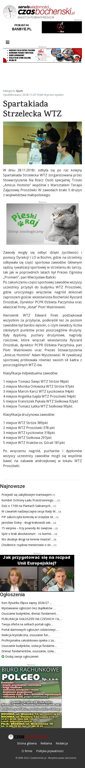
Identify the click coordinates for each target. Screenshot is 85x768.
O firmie (27, 751)
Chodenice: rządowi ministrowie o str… (27, 545)
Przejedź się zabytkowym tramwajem (26, 495)
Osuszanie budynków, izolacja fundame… (29, 646)
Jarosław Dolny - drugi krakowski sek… (27, 522)
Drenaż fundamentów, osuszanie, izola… (28, 651)
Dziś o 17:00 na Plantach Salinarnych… (27, 506)
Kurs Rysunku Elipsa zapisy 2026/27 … (26, 603)
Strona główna (27, 743)
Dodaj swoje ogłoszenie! (21, 656)
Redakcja (62, 743)
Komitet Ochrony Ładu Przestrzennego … (29, 500)
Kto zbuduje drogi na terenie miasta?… (27, 539)
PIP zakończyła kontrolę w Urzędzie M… (28, 517)
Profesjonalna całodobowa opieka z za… (28, 640)
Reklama (46, 743)
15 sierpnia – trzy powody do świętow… (28, 528)
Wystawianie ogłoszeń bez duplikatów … (28, 608)
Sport (19, 91)
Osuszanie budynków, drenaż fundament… (29, 613)
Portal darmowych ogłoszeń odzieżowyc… (29, 630)
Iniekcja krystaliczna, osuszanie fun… (25, 635)
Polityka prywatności (50, 751)
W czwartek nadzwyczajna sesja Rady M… (29, 511)
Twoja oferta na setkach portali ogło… (27, 624)
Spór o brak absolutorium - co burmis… (27, 534)
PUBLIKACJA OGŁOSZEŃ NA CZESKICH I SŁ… (31, 619)
